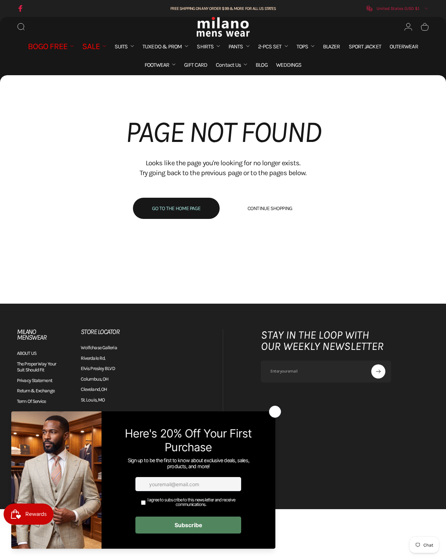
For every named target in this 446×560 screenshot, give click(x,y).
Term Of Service (31, 401)
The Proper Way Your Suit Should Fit (36, 367)
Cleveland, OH (94, 389)
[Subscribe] (378, 371)
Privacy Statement (34, 380)
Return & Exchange (36, 391)
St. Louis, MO (93, 400)
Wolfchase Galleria (99, 348)
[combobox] (398, 8)
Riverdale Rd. (93, 358)
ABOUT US (26, 353)
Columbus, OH (94, 379)
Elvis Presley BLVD (98, 368)
